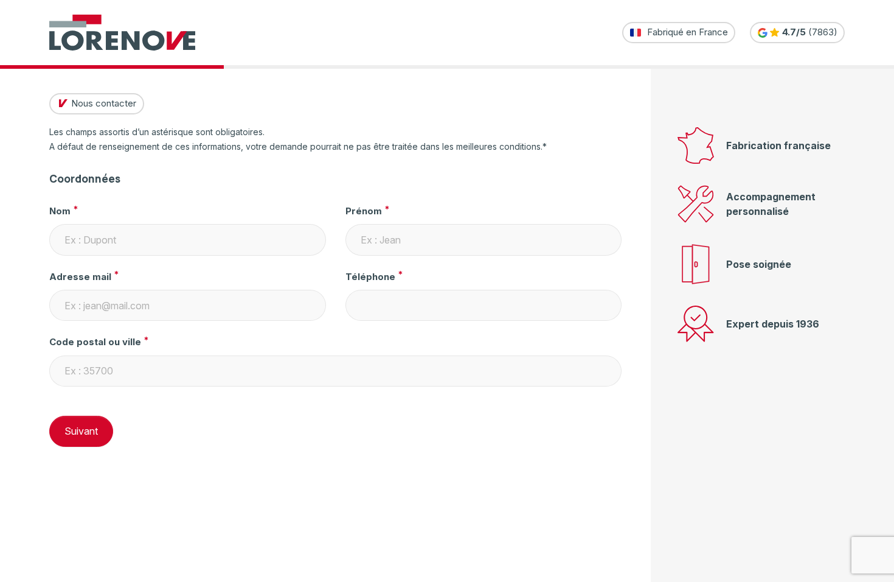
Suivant (81, 431)
